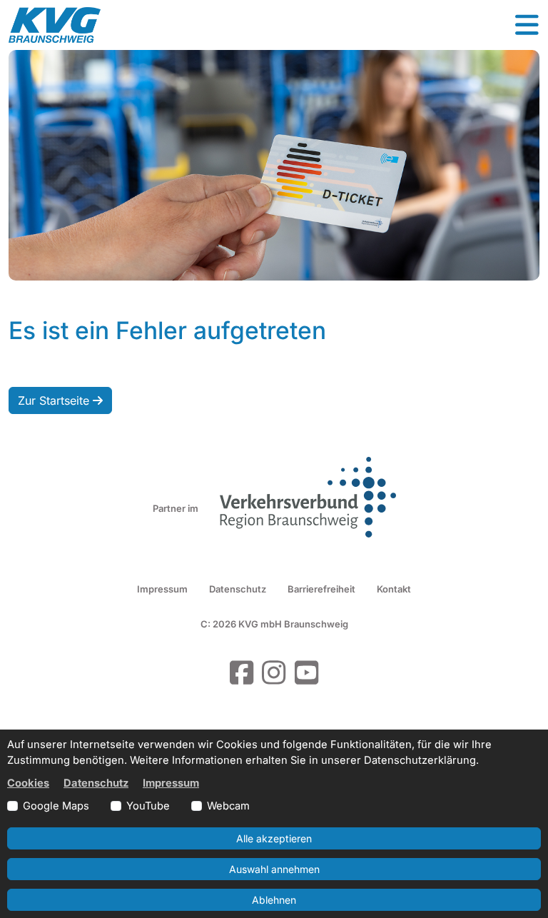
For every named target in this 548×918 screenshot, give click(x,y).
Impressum (162, 589)
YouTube (148, 806)
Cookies (28, 783)
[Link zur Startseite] (55, 25)
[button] (526, 25)
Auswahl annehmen (274, 869)
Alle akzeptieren (274, 838)
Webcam (228, 806)
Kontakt (394, 589)
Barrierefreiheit (321, 589)
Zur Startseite (55, 400)
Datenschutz (237, 589)
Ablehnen (274, 900)
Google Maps (56, 806)
